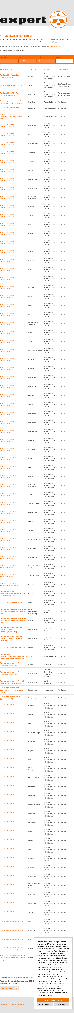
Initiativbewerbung (54, 46)
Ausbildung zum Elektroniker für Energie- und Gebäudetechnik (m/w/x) (12, 109)
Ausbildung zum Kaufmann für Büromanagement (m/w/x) (10, 664)
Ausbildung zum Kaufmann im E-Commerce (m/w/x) (11, 698)
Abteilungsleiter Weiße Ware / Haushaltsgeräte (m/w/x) (10, 94)
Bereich (21, 57)
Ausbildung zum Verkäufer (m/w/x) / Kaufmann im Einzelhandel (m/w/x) (12, 948)
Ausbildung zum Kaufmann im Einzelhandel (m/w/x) (10, 125)
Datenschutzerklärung (17, 1005)
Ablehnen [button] (61, 1004)
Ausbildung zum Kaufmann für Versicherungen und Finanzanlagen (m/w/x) (11, 690)
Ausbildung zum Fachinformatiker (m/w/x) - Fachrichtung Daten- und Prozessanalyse (11, 638)
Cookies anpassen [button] (45, 1004)
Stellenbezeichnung (6, 69)
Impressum (3, 1005)
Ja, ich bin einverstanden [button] (53, 1000)
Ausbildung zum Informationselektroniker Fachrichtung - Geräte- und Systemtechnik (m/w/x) (13, 656)
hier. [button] (51, 995)
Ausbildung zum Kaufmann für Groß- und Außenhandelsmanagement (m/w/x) (13, 682)
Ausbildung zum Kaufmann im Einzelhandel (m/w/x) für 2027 (10, 584)
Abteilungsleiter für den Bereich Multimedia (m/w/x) (10, 76)
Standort (3, 57)
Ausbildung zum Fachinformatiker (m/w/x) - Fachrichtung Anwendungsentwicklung (11, 629)
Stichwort (59, 57)
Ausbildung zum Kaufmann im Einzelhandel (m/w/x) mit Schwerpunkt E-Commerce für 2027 (13, 593)
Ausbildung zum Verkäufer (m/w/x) (11, 602)
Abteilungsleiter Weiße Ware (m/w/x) (12, 85)
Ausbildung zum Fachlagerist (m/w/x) (12, 647)
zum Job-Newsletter (8, 988)
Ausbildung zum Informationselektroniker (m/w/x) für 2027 (12, 116)
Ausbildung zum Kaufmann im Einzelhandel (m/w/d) (10, 715)
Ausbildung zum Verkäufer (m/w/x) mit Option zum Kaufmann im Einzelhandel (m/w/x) (13, 611)
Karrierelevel (41, 57)
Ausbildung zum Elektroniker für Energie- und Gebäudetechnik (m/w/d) (12, 102)
